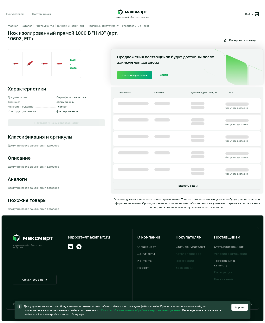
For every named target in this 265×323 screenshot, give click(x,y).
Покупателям (15, 14)
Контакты (144, 261)
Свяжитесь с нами (34, 279)
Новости (144, 268)
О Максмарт (146, 247)
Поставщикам (41, 14)
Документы (146, 254)
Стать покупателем (190, 247)
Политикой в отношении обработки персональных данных (141, 310)
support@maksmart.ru (89, 237)
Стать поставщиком (229, 247)
